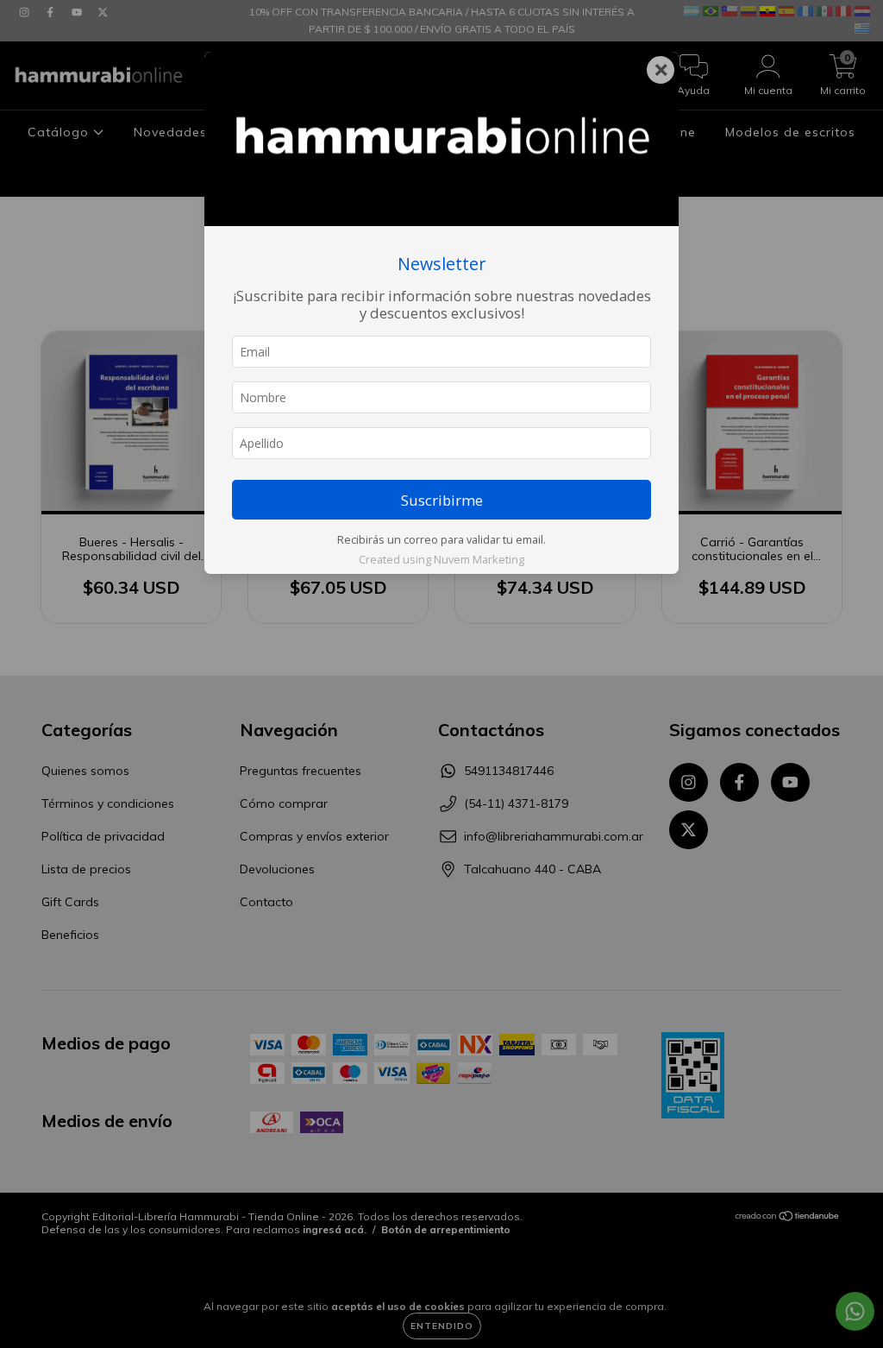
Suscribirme (442, 500)
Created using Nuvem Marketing (441, 559)
